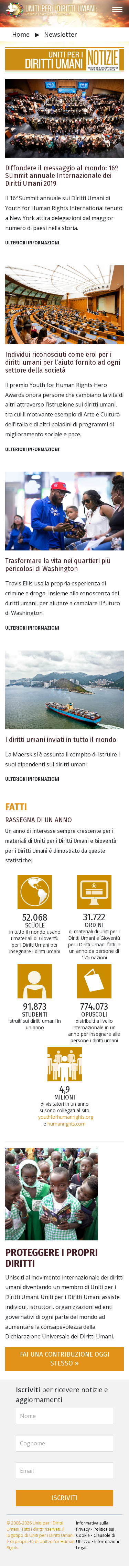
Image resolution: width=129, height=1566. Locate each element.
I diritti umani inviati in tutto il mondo (60, 740)
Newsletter (60, 34)
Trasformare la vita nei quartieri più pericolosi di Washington (58, 565)
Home (21, 34)
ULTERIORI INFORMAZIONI (32, 243)
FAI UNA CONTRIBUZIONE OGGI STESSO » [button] (64, 1359)
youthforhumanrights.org (65, 1117)
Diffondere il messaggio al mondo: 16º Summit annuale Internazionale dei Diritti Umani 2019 (61, 176)
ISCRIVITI (64, 1498)
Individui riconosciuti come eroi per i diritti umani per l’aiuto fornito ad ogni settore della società (62, 362)
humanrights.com (66, 1123)
